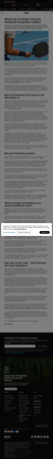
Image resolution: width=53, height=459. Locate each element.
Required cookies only (24, 232)
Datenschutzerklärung (20, 229)
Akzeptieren (44, 232)
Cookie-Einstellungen (9, 232)
